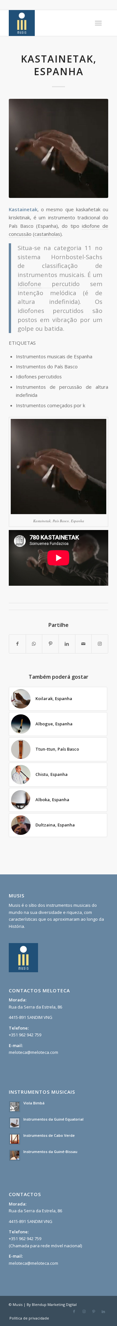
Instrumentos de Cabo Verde (49, 1135)
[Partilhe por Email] (83, 644)
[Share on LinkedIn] (67, 644)
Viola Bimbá (34, 1103)
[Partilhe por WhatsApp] (34, 644)
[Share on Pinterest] (50, 644)
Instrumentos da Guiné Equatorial (53, 1119)
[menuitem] (98, 23)
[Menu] (98, 23)
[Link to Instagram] (100, 644)
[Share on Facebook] (17, 644)
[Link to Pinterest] (93, 1311)
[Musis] (48, 23)
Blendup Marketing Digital (54, 1304)
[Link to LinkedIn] (103, 1311)
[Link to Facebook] (74, 1311)
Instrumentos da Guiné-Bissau (50, 1151)
